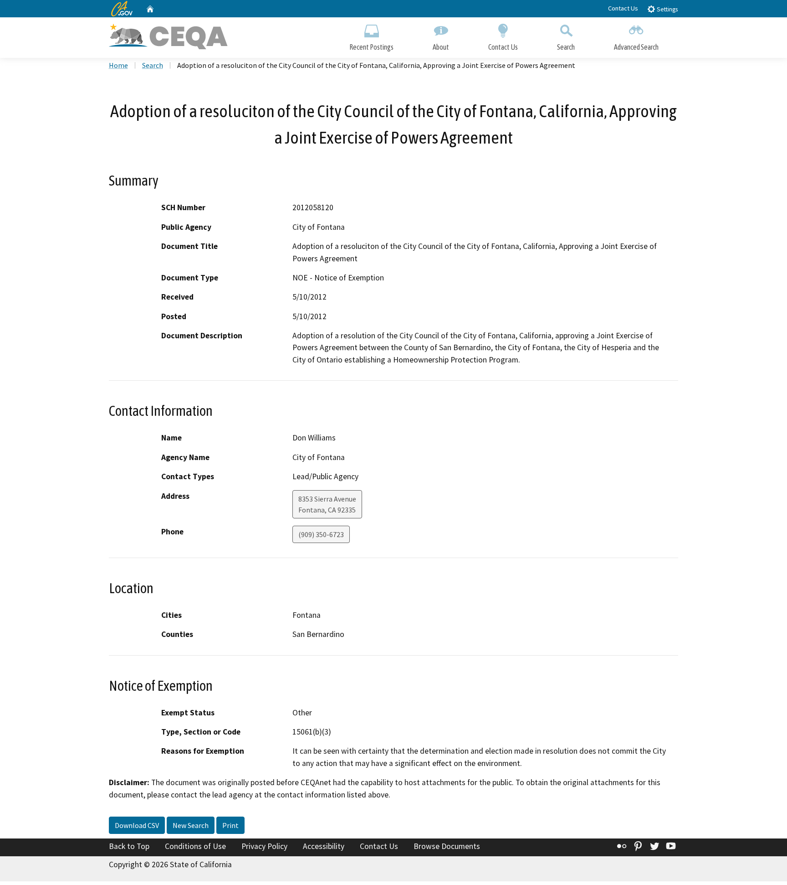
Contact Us (623, 8)
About (441, 47)
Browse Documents (447, 846)
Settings (666, 9)
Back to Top (129, 846)
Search (566, 47)
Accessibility (323, 846)
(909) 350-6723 (321, 534)
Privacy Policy (264, 846)
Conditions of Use (195, 846)
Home (118, 65)
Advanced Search (636, 47)
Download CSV (137, 825)
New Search (191, 825)
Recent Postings (371, 47)
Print (230, 825)
